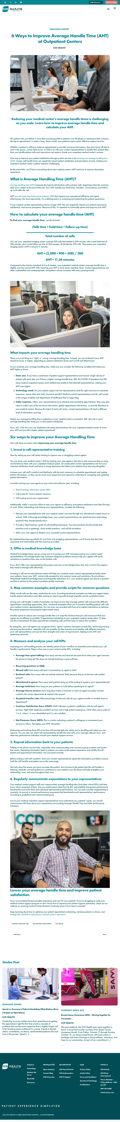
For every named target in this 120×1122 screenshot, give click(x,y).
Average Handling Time (20, 924)
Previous (17, 934)
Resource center (59, 29)
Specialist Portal (65, 1065)
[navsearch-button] (108, 9)
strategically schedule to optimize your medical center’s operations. (38, 914)
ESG (82, 1010)
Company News (70, 1010)
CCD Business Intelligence (42, 924)
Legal (82, 1065)
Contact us (104, 1065)
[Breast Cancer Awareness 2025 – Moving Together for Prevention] (89, 986)
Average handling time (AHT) (22, 185)
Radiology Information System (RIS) (35, 489)
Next (104, 934)
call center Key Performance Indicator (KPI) (36, 196)
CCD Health (59, 48)
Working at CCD (48, 1065)
